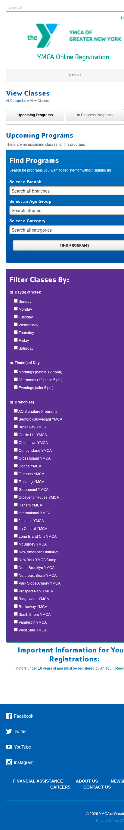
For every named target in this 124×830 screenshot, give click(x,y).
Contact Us (97, 787)
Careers (60, 787)
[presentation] (35, 115)
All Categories (16, 100)
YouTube (22, 746)
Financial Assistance (38, 781)
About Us (87, 781)
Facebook (23, 715)
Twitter (20, 731)
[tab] (35, 115)
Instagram (23, 762)
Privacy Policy (107, 821)
